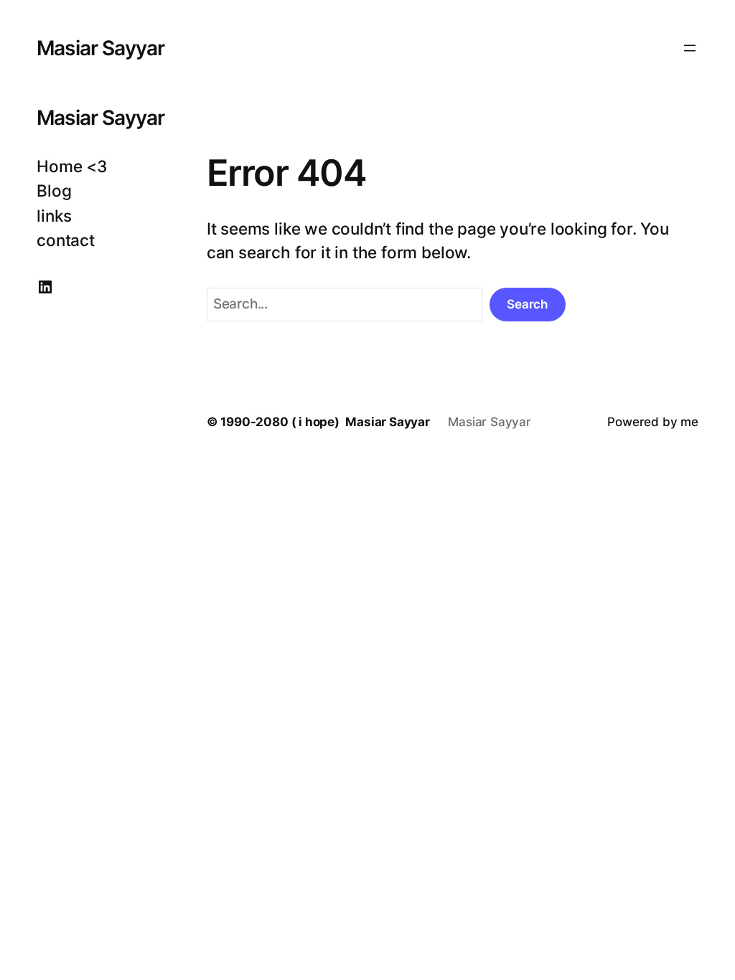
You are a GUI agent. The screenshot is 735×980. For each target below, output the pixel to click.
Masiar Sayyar (100, 48)
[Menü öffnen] (689, 48)
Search (527, 304)
